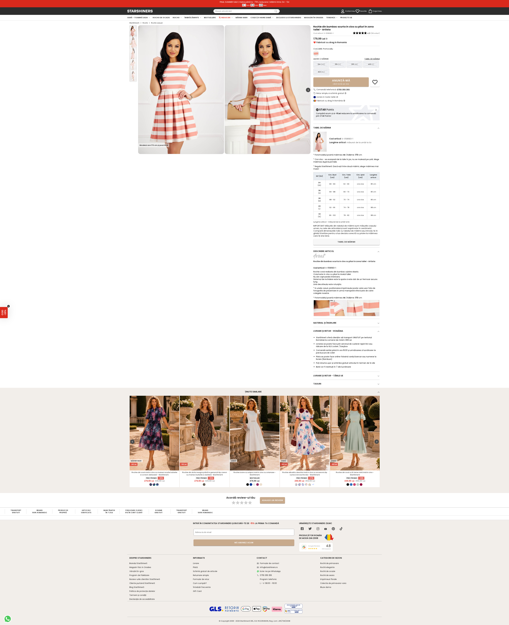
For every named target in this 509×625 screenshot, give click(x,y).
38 (354, 64)
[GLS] (216, 611)
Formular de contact (269, 563)
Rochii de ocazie (327, 571)
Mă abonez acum (243, 543)
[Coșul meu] (370, 11)
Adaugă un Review (272, 500)
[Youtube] (325, 529)
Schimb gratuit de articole (205, 571)
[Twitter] (310, 529)
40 (371, 64)
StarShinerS (134, 23)
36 (338, 64)
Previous (132, 441)
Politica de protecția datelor (142, 591)
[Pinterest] (333, 529)
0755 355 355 (343, 89)
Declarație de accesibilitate (142, 599)
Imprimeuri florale (328, 579)
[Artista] (319, 258)
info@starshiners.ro (269, 567)
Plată (195, 567)
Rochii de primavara (329, 563)
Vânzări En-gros (136, 571)
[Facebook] (302, 529)
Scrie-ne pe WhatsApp (270, 571)
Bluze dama (325, 587)
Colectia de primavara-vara (333, 583)
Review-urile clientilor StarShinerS (144, 579)
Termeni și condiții (137, 595)
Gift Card (197, 591)
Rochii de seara (327, 575)
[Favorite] (357, 11)
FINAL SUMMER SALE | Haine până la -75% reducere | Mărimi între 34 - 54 (254, 2)
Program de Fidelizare (139, 575)
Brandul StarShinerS (138, 563)
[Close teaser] (8, 306)
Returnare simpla (201, 575)
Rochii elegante (327, 567)
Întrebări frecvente (202, 587)
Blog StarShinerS (136, 587)
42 (321, 71)
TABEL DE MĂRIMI (346, 242)
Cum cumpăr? (200, 583)
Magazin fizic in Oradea (140, 567)
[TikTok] (341, 529)
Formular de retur (201, 579)
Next (308, 90)
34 (321, 64)
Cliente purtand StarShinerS (142, 583)
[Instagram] (318, 529)
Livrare (196, 563)
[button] (4, 312)
